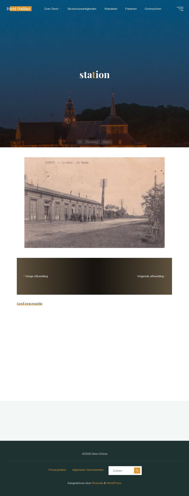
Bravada (97, 483)
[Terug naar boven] (174, 481)
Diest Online (18, 8)
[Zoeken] (137, 470)
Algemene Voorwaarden (88, 470)
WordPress (113, 483)
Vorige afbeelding (36, 276)
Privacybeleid (57, 470)
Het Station (92, 142)
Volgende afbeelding (150, 276)
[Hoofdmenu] (180, 9)
